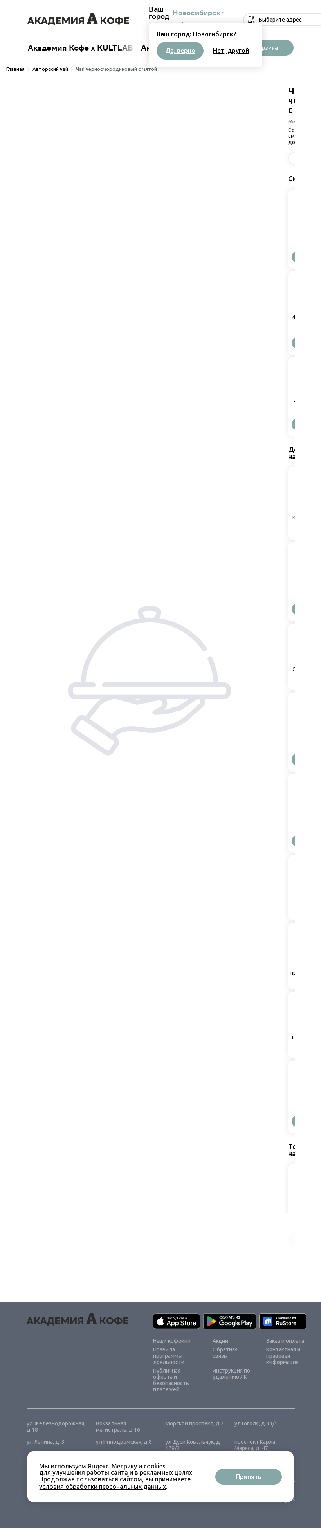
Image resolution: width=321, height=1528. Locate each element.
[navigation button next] (126, 47)
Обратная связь (225, 1352)
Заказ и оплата (285, 1341)
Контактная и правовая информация (283, 1355)
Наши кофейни (172, 1341)
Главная (15, 69)
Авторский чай (50, 69)
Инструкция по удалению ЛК (231, 1373)
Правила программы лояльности (168, 1355)
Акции (220, 1341)
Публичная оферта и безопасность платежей (171, 1380)
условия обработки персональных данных (102, 1486)
